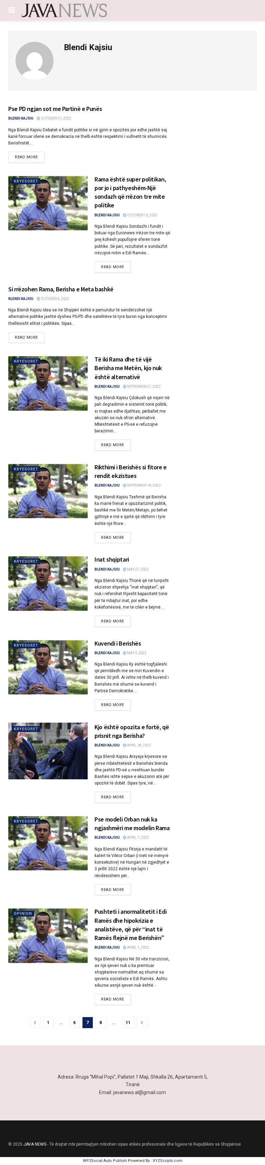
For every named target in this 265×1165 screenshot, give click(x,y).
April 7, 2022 (137, 837)
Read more (26, 157)
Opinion (23, 913)
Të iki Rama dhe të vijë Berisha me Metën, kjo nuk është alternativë (128, 367)
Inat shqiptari (112, 559)
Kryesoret (26, 181)
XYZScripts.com (168, 1160)
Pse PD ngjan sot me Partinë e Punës (55, 109)
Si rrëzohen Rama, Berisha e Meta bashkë (61, 289)
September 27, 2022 (143, 386)
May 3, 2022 (136, 653)
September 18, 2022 (143, 485)
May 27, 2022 (137, 569)
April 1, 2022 (137, 947)
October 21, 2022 (55, 118)
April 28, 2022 (138, 745)
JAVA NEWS (34, 1144)
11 (128, 1022)
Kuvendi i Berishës (118, 643)
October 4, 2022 (54, 299)
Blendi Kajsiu (20, 118)
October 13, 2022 (142, 215)
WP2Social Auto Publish (105, 1160)
